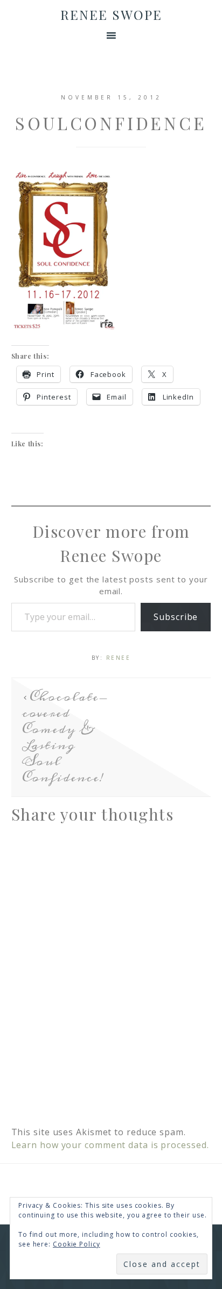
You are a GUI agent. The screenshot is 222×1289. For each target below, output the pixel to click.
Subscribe (176, 617)
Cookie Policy (76, 1244)
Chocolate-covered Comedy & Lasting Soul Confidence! (65, 737)
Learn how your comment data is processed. (110, 1145)
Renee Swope (111, 14)
